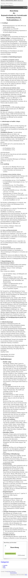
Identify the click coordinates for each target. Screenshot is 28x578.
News (4, 567)
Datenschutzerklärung (13, 572)
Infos (4, 566)
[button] (24, 7)
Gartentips (5, 565)
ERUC (26, 574)
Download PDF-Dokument (10, 553)
